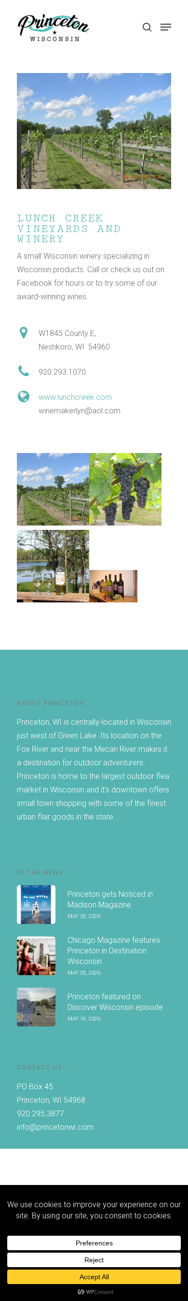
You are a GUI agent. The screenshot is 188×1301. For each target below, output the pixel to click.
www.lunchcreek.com (75, 397)
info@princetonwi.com (55, 1127)
